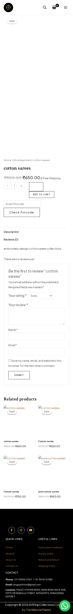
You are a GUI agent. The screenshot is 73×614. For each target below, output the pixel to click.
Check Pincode (22, 212)
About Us (11, 559)
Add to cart (41, 194)
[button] (64, 605)
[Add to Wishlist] (36, 186)
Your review (18, 305)
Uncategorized (22, 160)
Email (12, 345)
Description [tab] (11, 231)
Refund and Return (49, 559)
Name (13, 329)
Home (7, 160)
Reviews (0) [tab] (11, 239)
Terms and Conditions (50, 547)
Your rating (17, 295)
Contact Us (12, 566)
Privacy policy (46, 553)
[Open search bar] (45, 7)
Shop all (10, 553)
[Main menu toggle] (65, 7)
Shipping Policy (46, 566)
